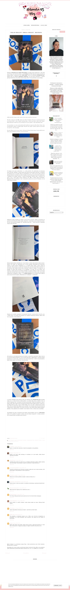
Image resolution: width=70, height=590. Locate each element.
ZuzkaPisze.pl (12, 460)
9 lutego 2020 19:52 (16, 523)
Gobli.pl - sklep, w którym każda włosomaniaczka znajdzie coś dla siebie (58, 134)
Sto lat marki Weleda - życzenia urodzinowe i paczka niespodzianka (58, 120)
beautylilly (12, 446)
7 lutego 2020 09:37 (17, 446)
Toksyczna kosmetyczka (14, 488)
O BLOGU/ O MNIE (44, 25)
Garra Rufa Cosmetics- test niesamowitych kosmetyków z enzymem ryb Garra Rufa (58, 148)
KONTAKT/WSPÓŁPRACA (35, 25)
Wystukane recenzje (13, 475)
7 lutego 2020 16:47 (22, 487)
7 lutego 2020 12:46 (21, 475)
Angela (11, 523)
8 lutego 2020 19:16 (19, 508)
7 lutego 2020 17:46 (20, 494)
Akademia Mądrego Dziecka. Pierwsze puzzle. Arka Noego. (58, 174)
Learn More (56, 585)
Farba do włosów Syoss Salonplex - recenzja (58, 162)
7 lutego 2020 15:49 (24, 481)
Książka (25, 440)
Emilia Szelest (11, 440)
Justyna (11, 452)
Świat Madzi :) (12, 508)
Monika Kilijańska (13, 500)
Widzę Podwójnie (13, 494)
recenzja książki (38, 440)
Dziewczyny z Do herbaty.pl (15, 481)
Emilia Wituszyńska (19, 440)
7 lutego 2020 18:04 (21, 500)
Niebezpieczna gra (31, 440)
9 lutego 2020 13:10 (18, 514)
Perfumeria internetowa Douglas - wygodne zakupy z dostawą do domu (56, 84)
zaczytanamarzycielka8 (14, 467)
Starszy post (44, 553)
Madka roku (12, 514)
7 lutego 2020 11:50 (19, 460)
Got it (60, 585)
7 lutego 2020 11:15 (16, 452)
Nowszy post (7, 553)
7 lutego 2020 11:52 (22, 467)
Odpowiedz (12, 449)
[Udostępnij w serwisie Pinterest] (44, 438)
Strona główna (27, 25)
